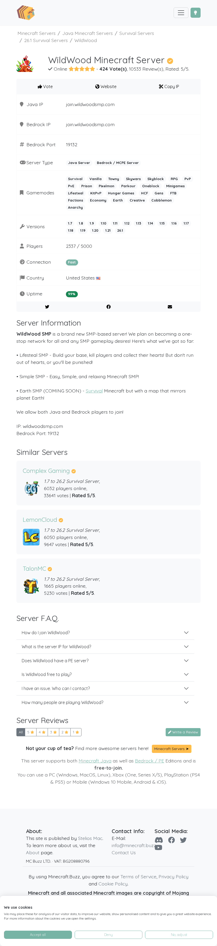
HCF (144, 193)
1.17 (186, 223)
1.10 (103, 223)
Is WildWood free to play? (46, 674)
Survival (75, 179)
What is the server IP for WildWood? (56, 646)
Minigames (175, 186)
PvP (187, 179)
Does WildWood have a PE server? (55, 660)
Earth (118, 200)
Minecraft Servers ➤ (171, 748)
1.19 (82, 230)
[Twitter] (183, 840)
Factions (75, 200)
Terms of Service (138, 876)
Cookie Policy (113, 883)
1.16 (174, 223)
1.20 (95, 230)
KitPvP (95, 193)
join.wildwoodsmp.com (90, 104)
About (32, 852)
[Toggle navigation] (181, 12)
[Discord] (159, 840)
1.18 (70, 230)
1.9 (92, 223)
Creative (137, 200)
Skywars (133, 179)
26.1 (120, 230)
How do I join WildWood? (46, 632)
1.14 (150, 223)
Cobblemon (161, 200)
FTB (173, 193)
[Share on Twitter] (47, 307)
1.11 (115, 223)
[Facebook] (171, 840)
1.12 (126, 223)
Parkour (128, 186)
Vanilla (95, 179)
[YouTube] (158, 847)
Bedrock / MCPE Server (118, 163)
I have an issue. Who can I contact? (56, 688)
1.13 (138, 223)
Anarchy (75, 207)
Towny (113, 179)
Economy (98, 200)
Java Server (79, 163)
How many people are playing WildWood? (62, 702)
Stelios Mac (90, 838)
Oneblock (150, 186)
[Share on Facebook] (108, 307)
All (21, 732)
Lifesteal (75, 193)
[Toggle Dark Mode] (196, 13)
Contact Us (124, 852)
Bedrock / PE (149, 761)
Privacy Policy (173, 876)
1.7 (70, 223)
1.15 (162, 223)
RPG (174, 179)
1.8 (81, 223)
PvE (71, 186)
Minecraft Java (95, 761)
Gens (159, 193)
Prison (86, 186)
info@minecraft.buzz (134, 845)
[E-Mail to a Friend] (170, 307)
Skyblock (155, 179)
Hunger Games (121, 193)
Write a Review (184, 732)
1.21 (108, 230)
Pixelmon (106, 186)
